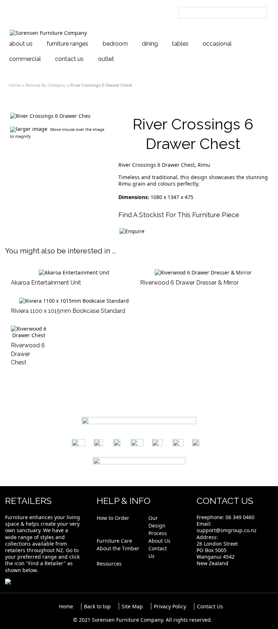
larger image (31, 128)
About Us (21, 43)
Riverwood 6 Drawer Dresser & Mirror (189, 282)
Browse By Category (45, 85)
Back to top (97, 606)
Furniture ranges (67, 43)
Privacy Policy (170, 606)
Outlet (106, 58)
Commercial (25, 58)
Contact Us (69, 58)
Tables (180, 43)
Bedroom (115, 43)
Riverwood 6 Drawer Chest (28, 354)
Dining (150, 43)
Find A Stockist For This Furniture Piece (178, 215)
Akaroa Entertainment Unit (46, 282)
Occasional (217, 43)
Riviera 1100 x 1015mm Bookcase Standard (68, 310)
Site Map (132, 606)
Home (15, 85)
